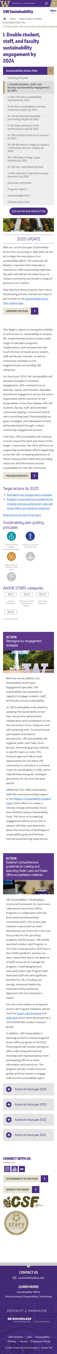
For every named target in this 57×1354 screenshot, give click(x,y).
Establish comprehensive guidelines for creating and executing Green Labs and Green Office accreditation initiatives (30, 503)
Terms (23, 1341)
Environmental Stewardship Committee (28, 1296)
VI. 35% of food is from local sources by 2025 (28, 137)
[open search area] (46, 3)
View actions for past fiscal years (22, 515)
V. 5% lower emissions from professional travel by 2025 (23, 127)
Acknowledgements (19, 195)
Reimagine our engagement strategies (29, 495)
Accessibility (42, 1337)
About (13, 18)
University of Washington (5, 3)
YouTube (15, 1169)
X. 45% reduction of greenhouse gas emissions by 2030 (28, 175)
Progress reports (17, 189)
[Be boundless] (28, 1320)
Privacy (12, 1341)
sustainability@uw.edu (31, 1277)
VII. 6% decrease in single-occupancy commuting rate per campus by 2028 (28, 148)
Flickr (22, 1169)
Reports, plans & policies (30, 18)
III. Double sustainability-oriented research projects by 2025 (26, 108)
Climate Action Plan (19, 202)
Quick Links (53, 3)
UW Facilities (15, 1337)
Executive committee (19, 183)
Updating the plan (18, 78)
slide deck (12, 1017)
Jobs (29, 1337)
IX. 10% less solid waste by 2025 (25, 167)
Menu (53, 10)
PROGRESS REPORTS (17, 475)
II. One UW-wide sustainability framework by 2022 (24, 98)
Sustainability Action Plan (14, 22)
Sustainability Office (28, 1292)
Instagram (7, 1169)
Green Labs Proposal (29, 1013)
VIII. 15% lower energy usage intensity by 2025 (24, 159)
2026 (9, 1347)
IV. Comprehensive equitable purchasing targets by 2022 (24, 117)
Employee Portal (40, 1341)
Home (4, 19)
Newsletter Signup (17, 1189)
